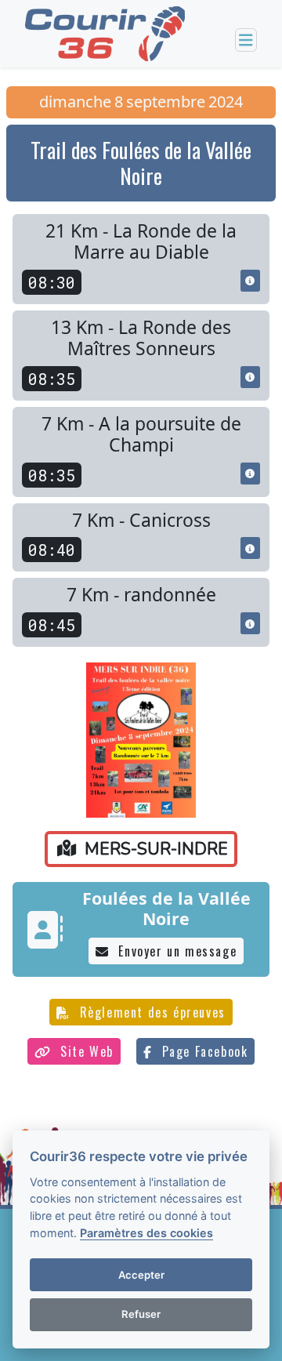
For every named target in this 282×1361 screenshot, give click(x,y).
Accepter (141, 1274)
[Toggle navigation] (246, 40)
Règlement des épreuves (150, 1012)
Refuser (141, 1314)
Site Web (85, 1051)
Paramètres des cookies (146, 1232)
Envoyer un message (175, 951)
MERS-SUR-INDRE (154, 849)
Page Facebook (202, 1051)
